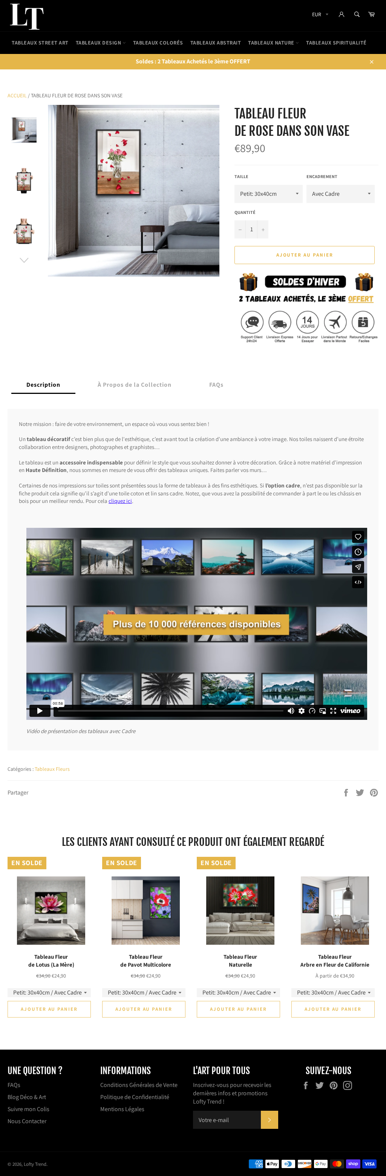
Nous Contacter (27, 1121)
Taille (241, 176)
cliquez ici (120, 500)
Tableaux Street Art (40, 42)
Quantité (245, 212)
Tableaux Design (99, 42)
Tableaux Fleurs (52, 769)
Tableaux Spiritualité (336, 42)
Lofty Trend (35, 1164)
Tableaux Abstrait (215, 42)
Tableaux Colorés (158, 42)
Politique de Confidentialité (134, 1097)
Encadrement (321, 176)
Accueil (17, 95)
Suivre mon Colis (28, 1109)
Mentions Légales (122, 1109)
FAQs (14, 1085)
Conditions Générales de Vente (139, 1085)
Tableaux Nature (272, 42)
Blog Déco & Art (27, 1097)
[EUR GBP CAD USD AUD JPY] (319, 15)
